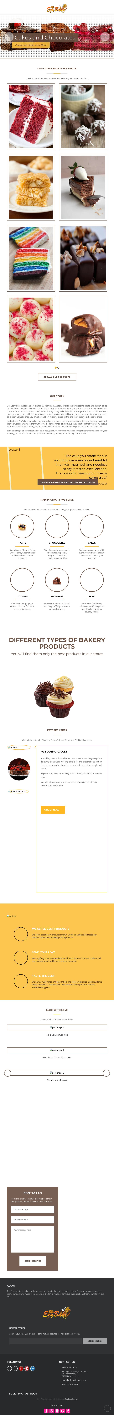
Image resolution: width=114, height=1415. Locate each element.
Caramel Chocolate (83, 353)
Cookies (22, 596)
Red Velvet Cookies (57, 1035)
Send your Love (43, 952)
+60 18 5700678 (69, 1367)
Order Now (52, 809)
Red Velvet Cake (31, 140)
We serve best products (50, 928)
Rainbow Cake (31, 282)
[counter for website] (57, 1410)
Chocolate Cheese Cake (83, 211)
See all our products (57, 377)
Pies (91, 596)
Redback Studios (71, 1399)
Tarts (22, 543)
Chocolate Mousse (57, 1080)
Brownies (57, 596)
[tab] (19, 747)
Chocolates (57, 543)
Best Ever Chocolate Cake (57, 1057)
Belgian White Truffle (31, 353)
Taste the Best (43, 975)
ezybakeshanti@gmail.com (74, 1380)
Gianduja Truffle (83, 282)
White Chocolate (31, 211)
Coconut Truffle (83, 140)
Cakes (92, 543)
